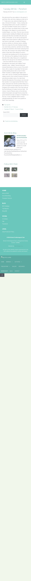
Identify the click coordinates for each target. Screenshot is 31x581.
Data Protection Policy (8, 231)
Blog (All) (4, 211)
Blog (11, 271)
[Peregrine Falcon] (7, 175)
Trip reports (7, 104)
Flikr (3, 221)
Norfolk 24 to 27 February (11, 107)
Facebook (5, 224)
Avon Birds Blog (6, 195)
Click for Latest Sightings (9, 126)
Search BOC (6, 112)
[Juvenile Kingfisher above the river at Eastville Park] (7, 169)
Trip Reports (5, 208)
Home (2, 261)
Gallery (14, 266)
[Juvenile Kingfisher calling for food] (14, 169)
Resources (22, 266)
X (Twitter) (5, 219)
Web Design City (18, 246)
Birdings (8, 261)
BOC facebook (7, 183)
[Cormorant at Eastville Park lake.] (14, 175)
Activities (17, 261)
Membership (4, 271)
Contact (17, 271)
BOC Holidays (5, 206)
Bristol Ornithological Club (9, 2)
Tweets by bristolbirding (11, 121)
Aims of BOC (5, 193)
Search (24, 115)
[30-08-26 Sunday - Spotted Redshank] (9, 146)
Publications (4, 266)
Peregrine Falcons (7, 198)
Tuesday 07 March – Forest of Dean (13, 109)
